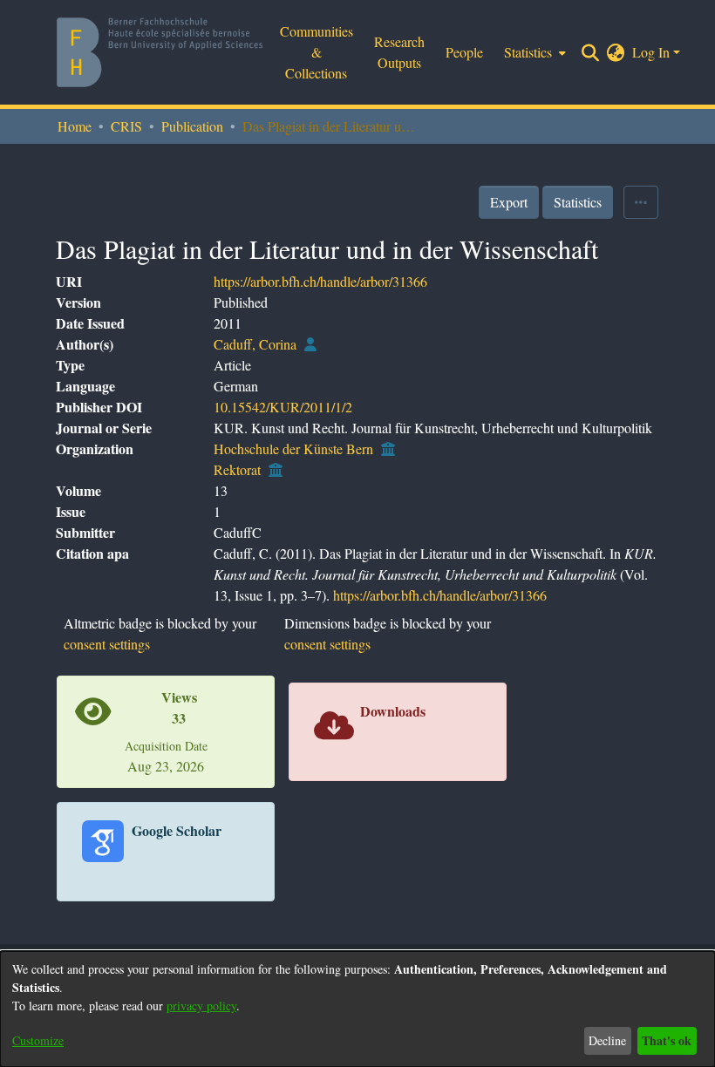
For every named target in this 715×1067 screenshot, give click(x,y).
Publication (192, 126)
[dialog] (357, 1009)
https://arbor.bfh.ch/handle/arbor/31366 (320, 281)
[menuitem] (533, 52)
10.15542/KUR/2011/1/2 (283, 407)
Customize (38, 1040)
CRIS (126, 126)
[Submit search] (591, 52)
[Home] (159, 52)
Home (75, 126)
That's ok (666, 1040)
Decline (607, 1040)
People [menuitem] (464, 52)
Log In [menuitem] (651, 52)
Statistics (578, 202)
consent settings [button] (107, 644)
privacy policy (201, 1005)
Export (509, 202)
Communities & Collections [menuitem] (316, 52)
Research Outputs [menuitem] (399, 51)
